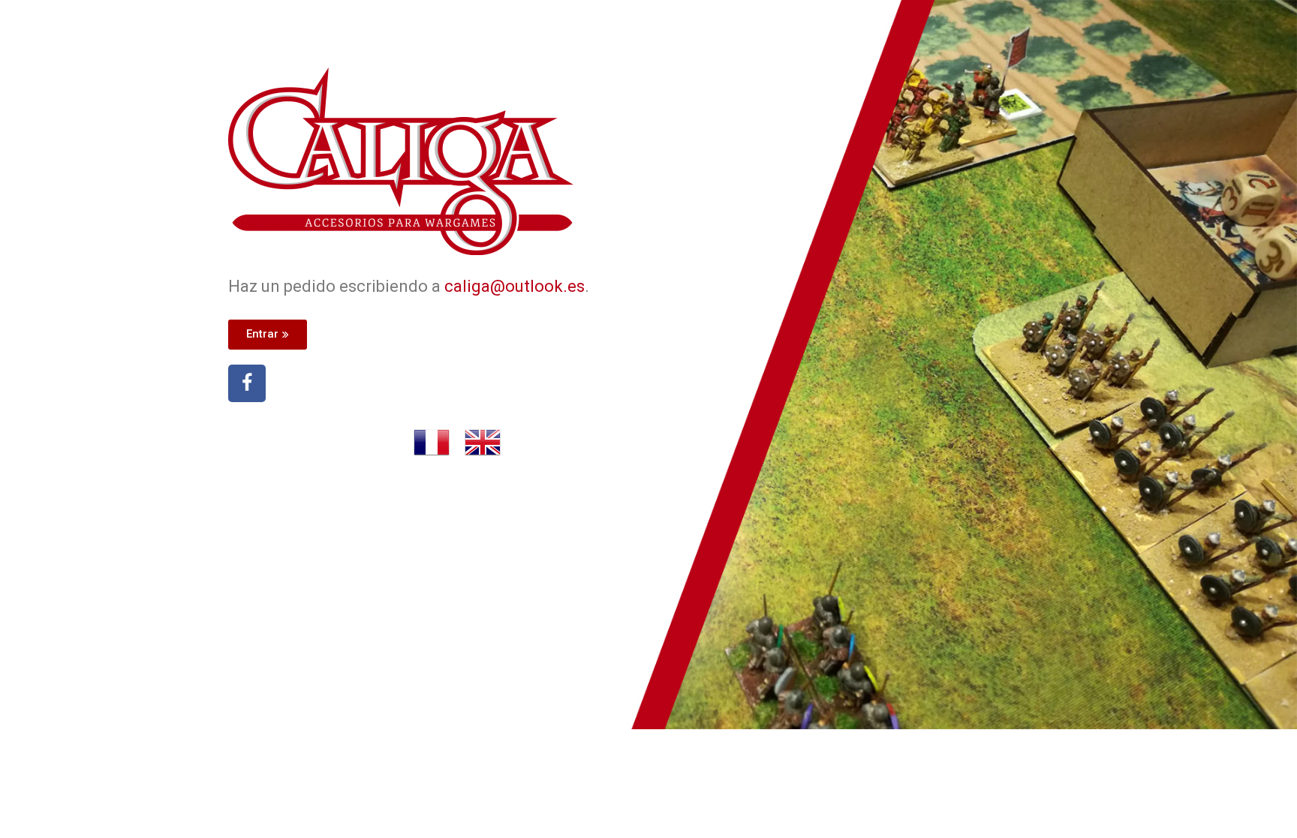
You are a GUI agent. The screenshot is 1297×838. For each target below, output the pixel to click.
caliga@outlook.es (514, 286)
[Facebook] (247, 383)
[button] (267, 335)
